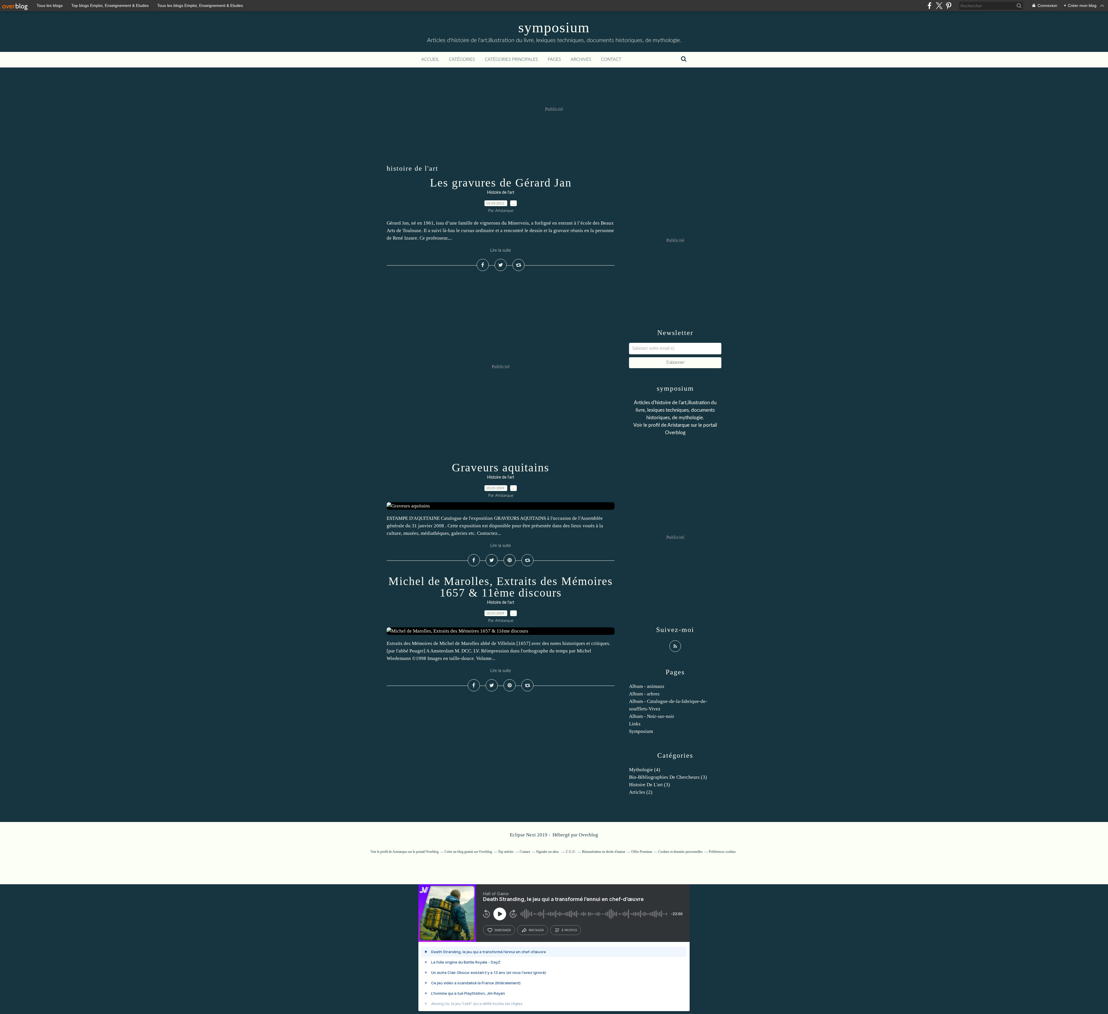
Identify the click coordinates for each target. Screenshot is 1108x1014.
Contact (611, 59)
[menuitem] (430, 59)
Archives (581, 59)
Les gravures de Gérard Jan (501, 182)
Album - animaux (647, 686)
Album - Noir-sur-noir (651, 716)
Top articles (506, 852)
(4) (644, 769)
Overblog (588, 835)
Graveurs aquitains (500, 467)
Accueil (430, 59)
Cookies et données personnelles (680, 852)
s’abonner (502, 930)
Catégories (462, 59)
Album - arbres (644, 694)
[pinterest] (948, 5)
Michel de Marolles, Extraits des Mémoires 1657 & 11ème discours (500, 587)
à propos (569, 930)
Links (635, 724)
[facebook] (929, 5)
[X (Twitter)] (939, 5)
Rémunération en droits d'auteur (603, 852)
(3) (668, 777)
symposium (554, 27)
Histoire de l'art (500, 193)
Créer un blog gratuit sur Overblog (468, 852)
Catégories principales (511, 59)
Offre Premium (641, 852)
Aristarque (678, 425)
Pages (554, 59)
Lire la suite (500, 250)
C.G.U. (571, 852)
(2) (640, 792)
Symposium (641, 731)
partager (536, 930)
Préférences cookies (722, 852)
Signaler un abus (548, 852)
